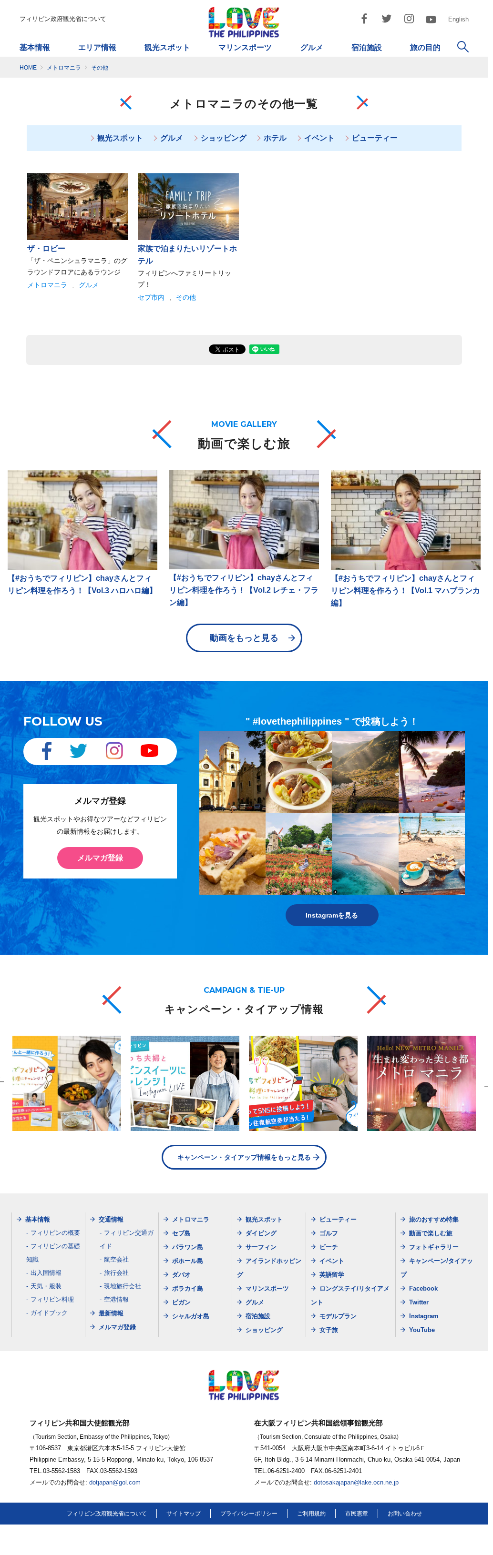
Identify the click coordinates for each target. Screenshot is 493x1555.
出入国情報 (46, 1272)
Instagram (424, 1316)
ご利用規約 (311, 1513)
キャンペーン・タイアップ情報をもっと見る (244, 1157)
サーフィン (261, 1247)
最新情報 (111, 1313)
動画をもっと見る (244, 638)
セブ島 (181, 1233)
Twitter (419, 1302)
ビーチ (328, 1247)
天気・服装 (46, 1286)
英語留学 (331, 1274)
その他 (186, 297)
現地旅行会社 (122, 1286)
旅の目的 (425, 47)
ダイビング (261, 1233)
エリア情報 (97, 47)
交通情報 (111, 1219)
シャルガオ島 (190, 1316)
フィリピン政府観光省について (63, 18)
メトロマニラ (47, 285)
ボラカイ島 (187, 1288)
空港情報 (116, 1299)
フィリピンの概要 (55, 1232)
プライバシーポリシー (248, 1513)
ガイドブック (49, 1312)
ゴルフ (328, 1233)
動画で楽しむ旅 (430, 1233)
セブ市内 (151, 297)
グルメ (311, 47)
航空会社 (116, 1259)
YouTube (422, 1329)
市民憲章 (356, 1513)
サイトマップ (183, 1513)
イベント (319, 138)
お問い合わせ (405, 1513)
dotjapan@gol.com (115, 1482)
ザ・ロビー (46, 248)
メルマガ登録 (100, 858)
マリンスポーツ (245, 47)
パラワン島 (187, 1247)
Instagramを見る (332, 915)
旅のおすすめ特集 (434, 1219)
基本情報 (35, 47)
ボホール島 (187, 1260)
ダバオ (181, 1274)
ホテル (275, 138)
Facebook (423, 1288)
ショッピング (223, 138)
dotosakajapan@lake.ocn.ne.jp (356, 1482)
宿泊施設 (366, 47)
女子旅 (328, 1329)
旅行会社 (116, 1272)
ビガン (181, 1302)
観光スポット (167, 47)
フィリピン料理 (52, 1299)
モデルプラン (338, 1316)
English (458, 19)
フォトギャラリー (434, 1247)
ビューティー (375, 138)
